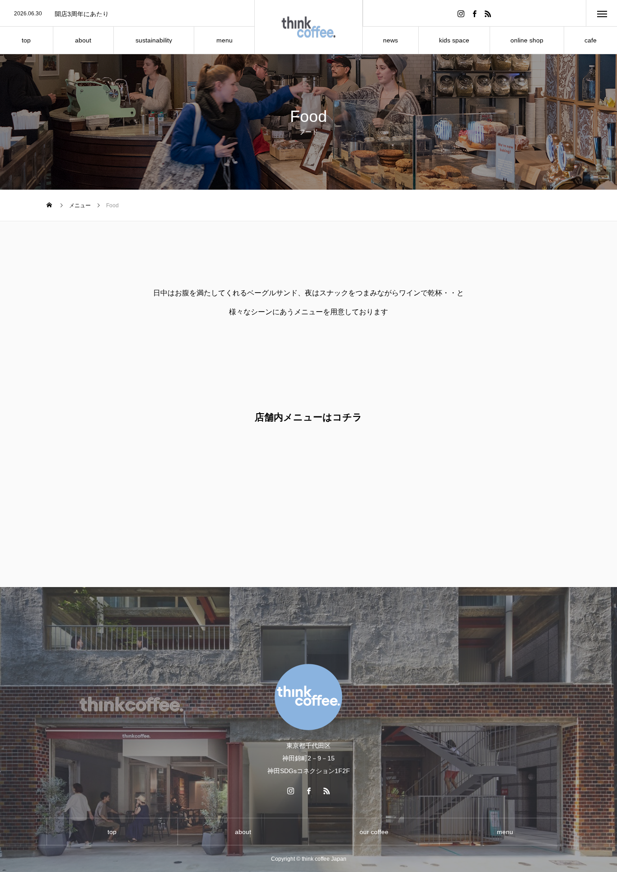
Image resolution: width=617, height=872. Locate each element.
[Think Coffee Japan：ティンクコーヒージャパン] (309, 27)
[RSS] (488, 13)
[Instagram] (461, 13)
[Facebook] (474, 13)
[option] (127, 14)
